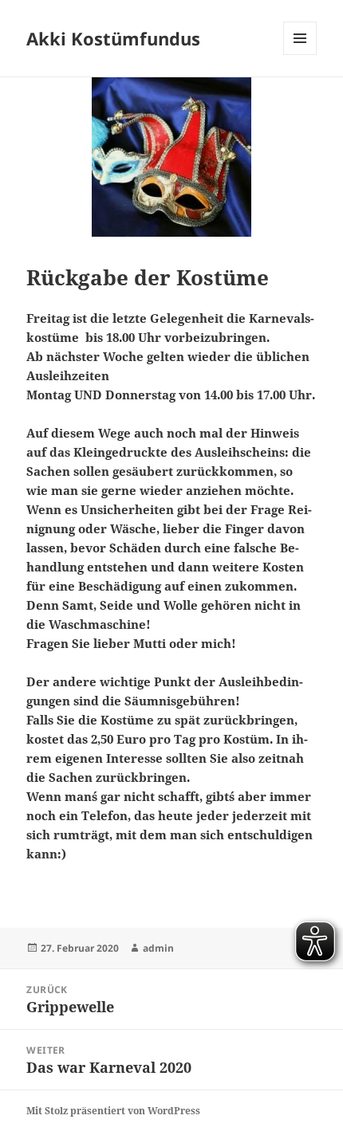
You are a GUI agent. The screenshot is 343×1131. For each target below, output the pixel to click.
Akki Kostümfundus (113, 38)
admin (158, 948)
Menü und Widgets (300, 54)
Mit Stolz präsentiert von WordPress (113, 1110)
